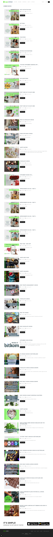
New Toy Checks (24, 312)
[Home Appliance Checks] (11, 138)
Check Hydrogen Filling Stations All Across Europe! (32, 492)
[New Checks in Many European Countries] (11, 400)
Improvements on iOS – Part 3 (28, 202)
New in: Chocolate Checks (27, 119)
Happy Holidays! (24, 271)
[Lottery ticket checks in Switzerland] (11, 441)
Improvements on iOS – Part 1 (28, 230)
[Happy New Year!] (11, 262)
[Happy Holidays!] (11, 276)
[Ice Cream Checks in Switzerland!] (11, 359)
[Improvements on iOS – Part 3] (11, 207)
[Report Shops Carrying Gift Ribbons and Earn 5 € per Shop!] (11, 510)
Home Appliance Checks (26, 133)
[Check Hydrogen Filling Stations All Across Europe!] (11, 496)
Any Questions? (24, 78)
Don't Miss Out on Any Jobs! (27, 92)
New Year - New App (25, 243)
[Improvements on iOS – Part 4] (11, 193)
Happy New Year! (24, 257)
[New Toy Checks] (11, 317)
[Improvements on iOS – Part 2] (11, 221)
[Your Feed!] (11, 42)
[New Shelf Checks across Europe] (11, 386)
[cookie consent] (1, 535)
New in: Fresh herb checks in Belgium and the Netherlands (32, 423)
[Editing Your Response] (11, 56)
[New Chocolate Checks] (11, 331)
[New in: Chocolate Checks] (11, 124)
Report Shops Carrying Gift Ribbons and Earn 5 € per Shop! (33, 506)
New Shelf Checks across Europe (29, 381)
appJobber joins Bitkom (26, 340)
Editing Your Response (26, 51)
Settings (22, 23)
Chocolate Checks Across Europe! (29, 367)
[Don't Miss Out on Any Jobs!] (11, 97)
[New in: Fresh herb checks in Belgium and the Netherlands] (11, 428)
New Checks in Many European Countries (31, 395)
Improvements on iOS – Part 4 (28, 188)
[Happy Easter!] (11, 152)
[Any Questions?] (11, 83)
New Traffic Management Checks (29, 285)
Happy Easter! (24, 147)
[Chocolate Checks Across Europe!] (11, 372)
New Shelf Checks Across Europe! (29, 464)
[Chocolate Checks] (11, 166)
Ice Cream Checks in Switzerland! (29, 354)
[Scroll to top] (51, 535)
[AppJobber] (8, 2)
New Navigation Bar (25, 9)
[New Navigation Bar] (11, 14)
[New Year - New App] (11, 248)
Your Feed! (23, 37)
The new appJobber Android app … (29, 64)
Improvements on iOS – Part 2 (28, 216)
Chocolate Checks (25, 161)
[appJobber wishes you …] (11, 180)
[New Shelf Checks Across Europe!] (11, 469)
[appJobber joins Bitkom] (11, 345)
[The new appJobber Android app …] (11, 69)
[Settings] (11, 28)
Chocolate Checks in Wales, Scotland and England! (31, 478)
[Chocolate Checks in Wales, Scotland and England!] (11, 483)
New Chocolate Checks (26, 326)
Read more (22, 15)
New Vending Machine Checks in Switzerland (32, 450)
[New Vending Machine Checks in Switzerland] (11, 455)
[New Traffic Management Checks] (11, 290)
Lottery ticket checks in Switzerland (30, 436)
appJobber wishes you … (26, 175)
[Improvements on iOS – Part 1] (11, 235)
